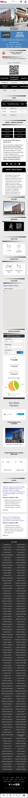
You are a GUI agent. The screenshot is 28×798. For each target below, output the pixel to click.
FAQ (24, 777)
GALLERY (7, 133)
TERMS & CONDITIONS (8, 781)
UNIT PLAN (20, 133)
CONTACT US (21, 779)
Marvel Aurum (20, 470)
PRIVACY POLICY (16, 781)
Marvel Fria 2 (7, 470)
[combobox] (14, 1)
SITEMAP (22, 781)
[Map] (20, 18)
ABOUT (7, 777)
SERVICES (12, 777)
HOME (4, 777)
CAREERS (11, 779)
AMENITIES (7, 136)
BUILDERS (18, 777)
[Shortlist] (20, 16)
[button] (15, 310)
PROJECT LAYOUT (20, 129)
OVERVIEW (7, 129)
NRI (21, 777)
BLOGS (16, 779)
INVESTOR (6, 779)
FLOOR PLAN (20, 136)
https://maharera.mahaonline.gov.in (17, 58)
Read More (5, 510)
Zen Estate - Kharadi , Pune (14, 444)
